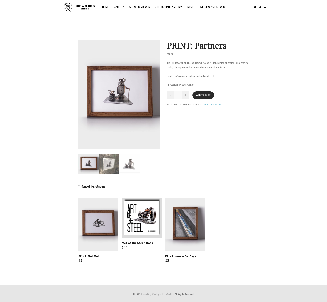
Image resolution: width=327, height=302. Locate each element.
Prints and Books (212, 104)
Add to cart (203, 95)
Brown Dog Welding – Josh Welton (157, 294)
